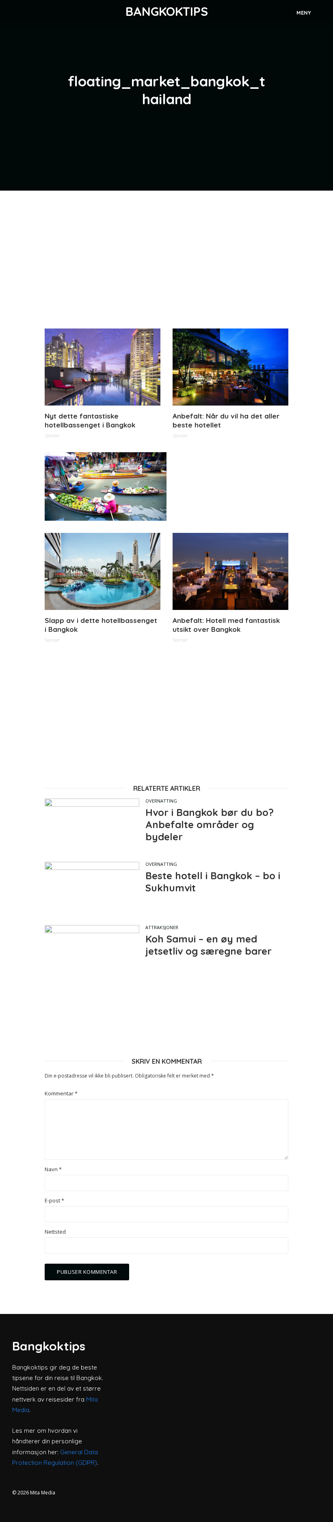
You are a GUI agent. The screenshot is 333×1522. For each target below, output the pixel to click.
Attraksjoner (161, 927)
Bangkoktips (166, 11)
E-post (54, 1200)
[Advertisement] (166, 259)
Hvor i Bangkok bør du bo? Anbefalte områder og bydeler (209, 824)
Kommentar (61, 1093)
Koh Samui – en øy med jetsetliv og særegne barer (208, 945)
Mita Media (42, 1492)
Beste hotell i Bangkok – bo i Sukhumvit (212, 881)
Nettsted (55, 1231)
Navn (53, 1169)
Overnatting (161, 801)
